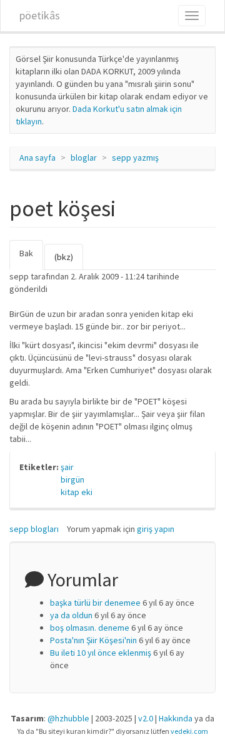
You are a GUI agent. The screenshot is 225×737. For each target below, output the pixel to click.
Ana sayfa (37, 157)
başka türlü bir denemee (95, 602)
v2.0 (145, 718)
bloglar (84, 157)
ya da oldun (71, 615)
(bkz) (63, 257)
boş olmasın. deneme (89, 627)
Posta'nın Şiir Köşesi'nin (93, 640)
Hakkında (175, 718)
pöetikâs (39, 15)
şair (67, 467)
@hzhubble (68, 718)
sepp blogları (34, 528)
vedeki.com (189, 731)
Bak (31, 259)
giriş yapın (155, 528)
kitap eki (76, 492)
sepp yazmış (135, 157)
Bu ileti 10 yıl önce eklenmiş (100, 652)
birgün (72, 479)
